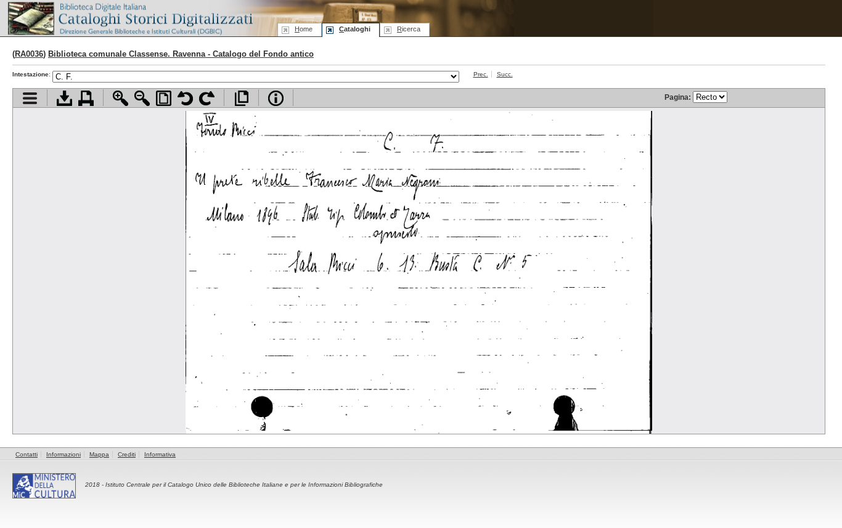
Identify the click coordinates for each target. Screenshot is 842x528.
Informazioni (63, 454)
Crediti (127, 454)
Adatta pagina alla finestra (163, 98)
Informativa (160, 454)
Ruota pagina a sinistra (185, 98)
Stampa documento (86, 98)
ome (304, 29)
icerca (408, 29)
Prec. (480, 74)
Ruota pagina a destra (207, 98)
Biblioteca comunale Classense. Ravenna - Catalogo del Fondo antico (181, 54)
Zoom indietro (142, 98)
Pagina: (678, 97)
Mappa (99, 454)
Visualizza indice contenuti (30, 98)
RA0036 (29, 54)
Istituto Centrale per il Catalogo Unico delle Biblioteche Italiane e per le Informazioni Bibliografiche (244, 484)
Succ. (505, 74)
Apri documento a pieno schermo (241, 98)
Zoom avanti (120, 98)
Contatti (26, 454)
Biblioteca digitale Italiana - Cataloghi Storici (129, 17)
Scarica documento (64, 98)
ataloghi (354, 29)
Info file (276, 98)
